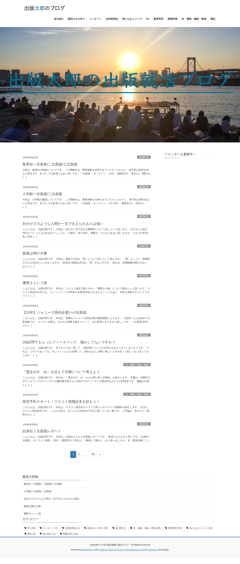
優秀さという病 (34, 283)
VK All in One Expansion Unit (131, 550)
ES (31, 528)
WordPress (88, 550)
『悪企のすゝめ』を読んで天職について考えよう (61, 372)
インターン (50, 528)
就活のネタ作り (97, 528)
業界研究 (143, 216)
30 (93, 455)
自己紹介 (49, 534)
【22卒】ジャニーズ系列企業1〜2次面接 (54, 312)
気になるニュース (200, 528)
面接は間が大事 (34, 253)
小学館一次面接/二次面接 (42, 194)
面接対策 (143, 157)
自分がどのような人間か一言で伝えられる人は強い (62, 224)
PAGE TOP (231, 544)
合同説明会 (72, 528)
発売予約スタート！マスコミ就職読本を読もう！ (61, 401)
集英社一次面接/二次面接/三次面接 (49, 164)
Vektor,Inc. (153, 550)
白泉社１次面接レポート (41, 431)
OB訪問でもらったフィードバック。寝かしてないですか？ (68, 342)
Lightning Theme (106, 550)
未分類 (120, 528)
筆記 (31, 534)
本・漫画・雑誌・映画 (137, 364)
